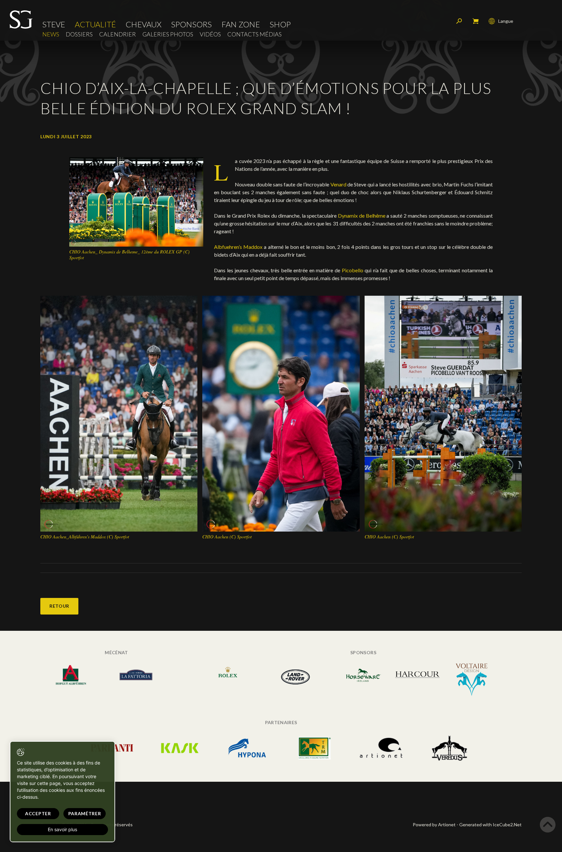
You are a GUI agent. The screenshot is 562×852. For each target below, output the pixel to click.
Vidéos (210, 34)
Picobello (353, 270)
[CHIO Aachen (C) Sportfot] (280, 413)
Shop (280, 24)
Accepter (38, 813)
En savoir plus (62, 829)
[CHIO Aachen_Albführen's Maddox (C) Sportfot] (118, 413)
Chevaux (143, 24)
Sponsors (191, 24)
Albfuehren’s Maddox (239, 247)
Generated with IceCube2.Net (490, 824)
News (50, 34)
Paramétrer (84, 813)
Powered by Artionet (434, 824)
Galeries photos (167, 34)
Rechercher (459, 21)
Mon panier (475, 21)
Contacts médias (254, 34)
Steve (53, 24)
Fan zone (240, 24)
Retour (59, 606)
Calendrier (117, 34)
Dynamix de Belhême (361, 215)
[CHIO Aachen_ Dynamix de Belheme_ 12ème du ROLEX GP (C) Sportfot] (136, 201)
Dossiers (79, 34)
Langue (505, 21)
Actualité (95, 24)
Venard (338, 184)
